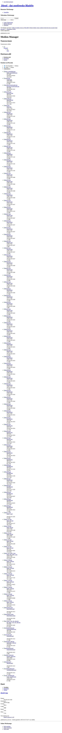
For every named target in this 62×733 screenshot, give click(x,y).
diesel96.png (10, 500)
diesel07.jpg (9, 147)
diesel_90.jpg (10, 527)
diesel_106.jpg (10, 602)
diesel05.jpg (9, 134)
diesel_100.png (10, 561)
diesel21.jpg (9, 242)
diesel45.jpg (9, 405)
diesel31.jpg (9, 310)
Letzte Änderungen (8, 22)
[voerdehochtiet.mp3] (9, 668)
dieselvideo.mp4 (10, 609)
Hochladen (6, 58)
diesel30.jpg (9, 303)
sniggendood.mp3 (11, 649)
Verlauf (5, 690)
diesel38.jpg (9, 358)
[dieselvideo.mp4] (8, 607)
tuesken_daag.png (11, 656)
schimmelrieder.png (11, 629)
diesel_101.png (10, 568)
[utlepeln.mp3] (7, 662)
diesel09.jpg (9, 161)
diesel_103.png (10, 581)
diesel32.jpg (9, 317)
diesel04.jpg (9, 127)
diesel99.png (10, 507)
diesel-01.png (10, 93)
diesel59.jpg (9, 459)
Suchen (5, 60)
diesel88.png (10, 466)
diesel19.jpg (9, 229)
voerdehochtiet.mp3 (11, 670)
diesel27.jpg (9, 283)
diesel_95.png (10, 541)
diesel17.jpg (9, 215)
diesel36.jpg (9, 344)
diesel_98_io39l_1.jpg (12, 554)
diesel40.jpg (9, 371)
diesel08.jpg (9, 154)
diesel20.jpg (9, 235)
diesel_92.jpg (10, 534)
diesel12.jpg (9, 181)
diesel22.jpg (9, 249)
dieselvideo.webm (11, 615)
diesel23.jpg (9, 256)
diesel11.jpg (9, 174)
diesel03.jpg (9, 120)
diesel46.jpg (9, 412)
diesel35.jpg (9, 337)
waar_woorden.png (11, 676)
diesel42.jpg (9, 385)
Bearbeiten (6, 688)
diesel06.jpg (9, 140)
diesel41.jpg (9, 378)
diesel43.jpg (9, 391)
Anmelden (6, 12)
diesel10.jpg (9, 168)
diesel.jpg (9, 106)
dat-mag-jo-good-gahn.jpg (13, 86)
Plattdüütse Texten (11, 29)
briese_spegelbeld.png (12, 73)
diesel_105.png (10, 595)
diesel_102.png (10, 575)
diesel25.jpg (9, 269)
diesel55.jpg (9, 453)
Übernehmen (7, 68)
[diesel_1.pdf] (7, 512)
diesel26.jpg (9, 276)
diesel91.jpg (9, 480)
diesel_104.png (10, 588)
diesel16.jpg (9, 208)
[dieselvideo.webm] (8, 614)
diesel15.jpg (9, 201)
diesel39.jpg (9, 364)
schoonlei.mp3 (10, 636)
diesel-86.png (10, 100)
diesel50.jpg (9, 419)
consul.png (9, 79)
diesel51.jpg (9, 425)
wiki (8, 50)
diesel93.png (10, 486)
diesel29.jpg (9, 296)
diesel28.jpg (9, 290)
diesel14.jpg (9, 195)
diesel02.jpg (9, 113)
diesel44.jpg (9, 398)
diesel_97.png (10, 548)
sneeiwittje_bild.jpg (11, 643)
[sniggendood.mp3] (8, 648)
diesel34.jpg (9, 330)
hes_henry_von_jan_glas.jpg (13, 622)
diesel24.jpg (9, 263)
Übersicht (6, 25)
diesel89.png (10, 473)
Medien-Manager (8, 24)
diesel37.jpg (9, 351)
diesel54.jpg (9, 446)
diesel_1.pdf (9, 514)
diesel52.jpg (9, 432)
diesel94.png (10, 493)
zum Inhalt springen (8, 1)
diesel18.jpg (9, 222)
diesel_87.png (10, 520)
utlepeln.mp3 (10, 663)
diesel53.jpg (9, 439)
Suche (16, 18)
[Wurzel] (6, 48)
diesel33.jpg (9, 324)
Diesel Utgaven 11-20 (9, 717)
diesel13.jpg (9, 188)
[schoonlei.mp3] (8, 634)
